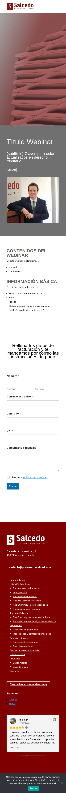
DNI (10, 430)
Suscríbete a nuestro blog (28, 684)
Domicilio (14, 413)
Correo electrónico (20, 396)
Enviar (13, 486)
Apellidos (39, 389)
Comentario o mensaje (21, 447)
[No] (62, 783)
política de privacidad (35, 477)
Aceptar (34, 788)
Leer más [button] (14, 747)
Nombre (11, 389)
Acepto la (29, 477)
